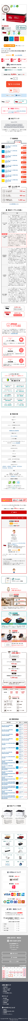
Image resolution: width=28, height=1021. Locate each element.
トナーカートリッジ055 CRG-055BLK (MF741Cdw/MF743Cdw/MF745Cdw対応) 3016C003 (8, 783)
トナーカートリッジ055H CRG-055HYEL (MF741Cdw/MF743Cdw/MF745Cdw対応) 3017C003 (8, 778)
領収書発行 (5, 987)
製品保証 (5, 991)
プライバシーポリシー (7, 1014)
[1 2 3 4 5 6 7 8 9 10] (15, 78)
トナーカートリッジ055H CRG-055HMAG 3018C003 (7, 735)
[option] (7, 816)
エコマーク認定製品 (11, 488)
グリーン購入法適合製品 (15, 485)
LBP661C (8, 125)
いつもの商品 (6, 999)
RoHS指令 (13, 487)
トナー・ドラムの (20, 404)
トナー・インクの (8, 404)
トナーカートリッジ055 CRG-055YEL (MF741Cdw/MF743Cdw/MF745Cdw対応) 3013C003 (8, 797)
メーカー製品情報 (16, 443)
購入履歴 (5, 998)
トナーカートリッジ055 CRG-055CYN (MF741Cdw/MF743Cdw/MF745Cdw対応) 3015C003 (8, 787)
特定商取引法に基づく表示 (8, 1011)
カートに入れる (15, 84)
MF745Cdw (20, 127)
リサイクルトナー (21, 725)
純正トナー (21, 727)
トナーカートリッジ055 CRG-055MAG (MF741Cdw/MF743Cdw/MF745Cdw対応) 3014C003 (8, 792)
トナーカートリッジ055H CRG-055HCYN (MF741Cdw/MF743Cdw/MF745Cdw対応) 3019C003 (8, 767)
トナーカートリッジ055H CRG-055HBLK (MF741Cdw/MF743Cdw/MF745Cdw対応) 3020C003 (8, 762)
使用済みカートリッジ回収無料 (14, 69)
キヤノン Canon (4, 49)
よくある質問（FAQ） (7, 992)
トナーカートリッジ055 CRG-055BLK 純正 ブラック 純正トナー (16, 543)
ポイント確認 (6, 1004)
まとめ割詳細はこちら (14, 204)
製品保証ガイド (14, 476)
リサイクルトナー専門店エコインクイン (19, 1018)
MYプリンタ (5, 1001)
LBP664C (19, 125)
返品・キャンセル (7, 988)
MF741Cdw (7, 127)
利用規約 (5, 1012)
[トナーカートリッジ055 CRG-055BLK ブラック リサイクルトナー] (7, 309)
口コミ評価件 (18, 55)
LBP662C (14, 125)
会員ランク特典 (6, 990)
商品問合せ (19, 95)
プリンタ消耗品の (8, 395)
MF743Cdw (14, 127)
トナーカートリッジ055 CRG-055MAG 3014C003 (7, 752)
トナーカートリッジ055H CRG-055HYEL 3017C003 (7, 739)
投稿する (15, 512)
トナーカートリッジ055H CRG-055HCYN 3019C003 (7, 730)
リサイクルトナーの (7, 386)
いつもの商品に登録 (9, 45)
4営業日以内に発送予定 (14, 430)
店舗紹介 (5, 1009)
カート (24, 147)
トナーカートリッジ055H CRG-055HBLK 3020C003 (7, 726)
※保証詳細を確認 (14, 333)
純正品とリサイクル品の (8, 400)
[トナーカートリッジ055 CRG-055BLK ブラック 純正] (7, 315)
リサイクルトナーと (20, 390)
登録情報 (5, 1002)
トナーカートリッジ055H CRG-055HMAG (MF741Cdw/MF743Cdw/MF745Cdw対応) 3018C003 (8, 773)
